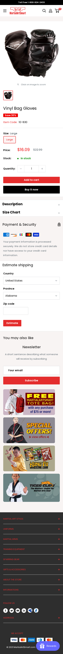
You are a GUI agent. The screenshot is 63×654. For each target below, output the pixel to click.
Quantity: (9, 168)
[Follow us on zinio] (36, 610)
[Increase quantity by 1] (42, 168)
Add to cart (31, 180)
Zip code (8, 303)
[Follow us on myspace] (30, 610)
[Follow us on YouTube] (18, 610)
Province (8, 288)
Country (8, 273)
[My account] (50, 11)
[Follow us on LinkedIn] (24, 610)
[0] (57, 11)
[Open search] (44, 11)
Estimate (12, 323)
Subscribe (31, 380)
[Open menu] (4, 10)
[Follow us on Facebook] (5, 610)
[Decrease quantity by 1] (20, 168)
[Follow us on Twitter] (11, 610)
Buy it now (31, 189)
